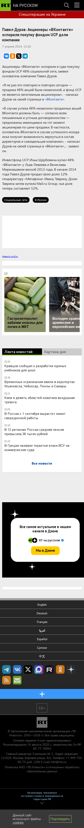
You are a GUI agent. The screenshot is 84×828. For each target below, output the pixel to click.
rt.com (41, 740)
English (42, 604)
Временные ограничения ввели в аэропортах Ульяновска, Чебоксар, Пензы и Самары (39, 383)
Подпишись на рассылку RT (17, 680)
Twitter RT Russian (28, 669)
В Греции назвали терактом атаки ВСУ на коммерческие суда (36, 447)
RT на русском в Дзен (71, 669)
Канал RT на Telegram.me (6, 669)
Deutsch (42, 613)
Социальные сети (15, 200)
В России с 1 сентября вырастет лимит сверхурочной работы (34, 415)
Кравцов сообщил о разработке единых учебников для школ (35, 367)
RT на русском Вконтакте (17, 669)
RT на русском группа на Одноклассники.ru (60, 669)
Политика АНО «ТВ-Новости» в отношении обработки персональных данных (42, 769)
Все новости (42, 463)
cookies (18, 822)
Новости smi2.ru (10, 256)
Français (42, 622)
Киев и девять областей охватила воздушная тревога (39, 399)
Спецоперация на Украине (42, 14)
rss (6, 680)
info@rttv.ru (59, 762)
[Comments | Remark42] (42, 231)
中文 (42, 656)
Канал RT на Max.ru (38, 669)
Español (42, 639)
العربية (42, 630)
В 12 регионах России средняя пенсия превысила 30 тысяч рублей (34, 431)
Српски (42, 648)
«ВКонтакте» (54, 99)
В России (41, 200)
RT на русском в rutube (49, 669)
